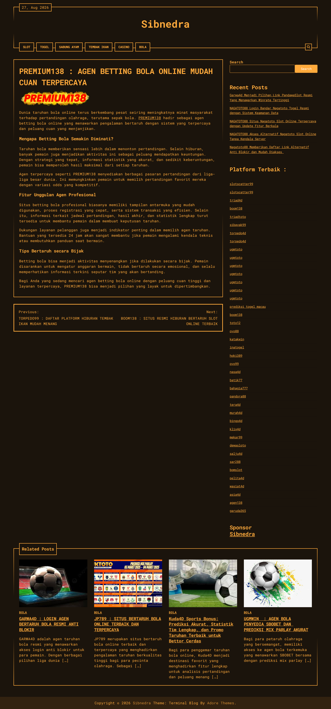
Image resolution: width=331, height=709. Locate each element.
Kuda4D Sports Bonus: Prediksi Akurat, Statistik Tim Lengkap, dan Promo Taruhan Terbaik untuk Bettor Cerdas (201, 630)
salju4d (236, 453)
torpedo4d (238, 233)
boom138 (236, 208)
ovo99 (234, 363)
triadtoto (238, 216)
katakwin (237, 339)
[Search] (308, 47)
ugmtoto (236, 249)
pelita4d (237, 478)
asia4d (235, 494)
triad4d (236, 200)
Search (236, 62)
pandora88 (238, 396)
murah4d (236, 412)
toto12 (235, 323)
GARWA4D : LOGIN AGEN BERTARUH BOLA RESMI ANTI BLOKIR (49, 624)
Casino (123, 47)
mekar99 (236, 437)
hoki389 (236, 355)
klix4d (235, 429)
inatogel (237, 347)
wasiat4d (237, 486)
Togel (44, 47)
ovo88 (234, 331)
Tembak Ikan (99, 47)
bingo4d (236, 421)
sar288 (235, 461)
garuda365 (238, 510)
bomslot (236, 470)
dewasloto (238, 445)
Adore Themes (220, 702)
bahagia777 (239, 388)
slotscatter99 (241, 184)
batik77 (236, 380)
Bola (142, 47)
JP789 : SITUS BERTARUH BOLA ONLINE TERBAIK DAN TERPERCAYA (127, 624)
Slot (26, 47)
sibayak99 (238, 225)
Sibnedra (165, 23)
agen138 (236, 502)
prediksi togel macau (248, 306)
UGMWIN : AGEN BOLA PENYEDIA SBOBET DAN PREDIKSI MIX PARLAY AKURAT (276, 624)
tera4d (235, 404)
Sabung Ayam (69, 47)
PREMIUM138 (149, 117)
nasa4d (235, 372)
